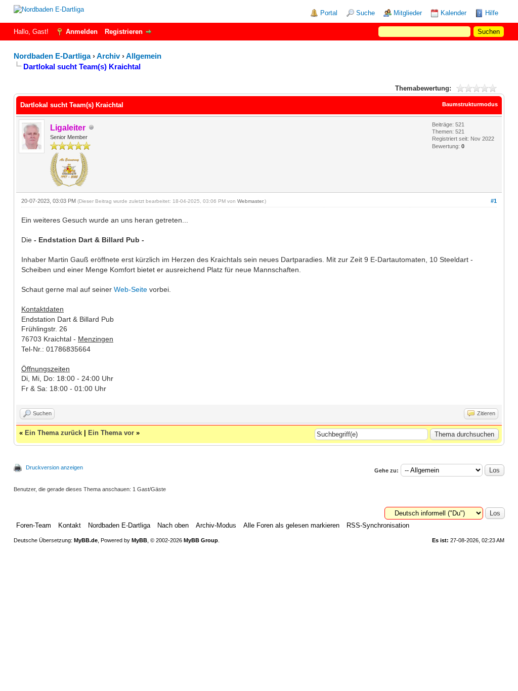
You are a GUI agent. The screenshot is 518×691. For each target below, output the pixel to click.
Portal (328, 13)
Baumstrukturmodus (470, 104)
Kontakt (69, 525)
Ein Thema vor (111, 433)
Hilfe (491, 13)
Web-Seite (130, 289)
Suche (365, 13)
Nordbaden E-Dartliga (52, 56)
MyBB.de (86, 540)
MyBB (139, 540)
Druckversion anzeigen (54, 467)
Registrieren (124, 31)
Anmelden (82, 31)
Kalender (453, 13)
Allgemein (143, 56)
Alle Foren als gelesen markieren (291, 525)
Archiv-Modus (216, 525)
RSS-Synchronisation (378, 525)
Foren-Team (33, 525)
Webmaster (250, 201)
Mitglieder (408, 13)
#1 (494, 201)
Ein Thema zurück (53, 433)
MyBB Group (201, 540)
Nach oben (173, 525)
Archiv (108, 56)
